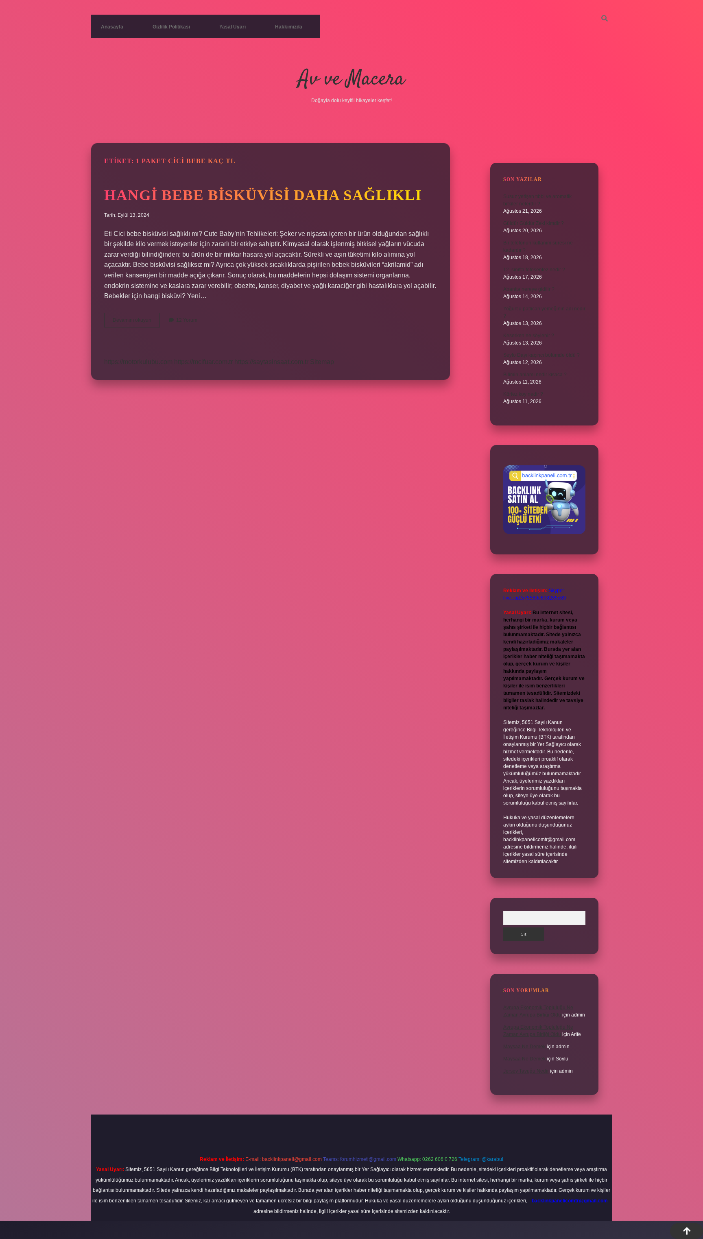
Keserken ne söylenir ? (528, 335)
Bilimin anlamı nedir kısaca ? (535, 374)
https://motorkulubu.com (138, 361)
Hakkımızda (288, 27)
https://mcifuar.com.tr (203, 361)
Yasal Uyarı (232, 27)
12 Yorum (186, 320)
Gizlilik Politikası (171, 27)
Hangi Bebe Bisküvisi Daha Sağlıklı (262, 195)
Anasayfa (112, 27)
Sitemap (322, 361)
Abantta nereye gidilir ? (529, 289)
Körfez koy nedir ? (523, 394)
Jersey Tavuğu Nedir (526, 1071)
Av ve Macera (351, 79)
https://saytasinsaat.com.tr (271, 361)
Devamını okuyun (136, 322)
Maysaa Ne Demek (524, 1046)
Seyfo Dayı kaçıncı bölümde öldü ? (541, 355)
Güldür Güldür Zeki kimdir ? (533, 223)
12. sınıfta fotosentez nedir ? (534, 270)
